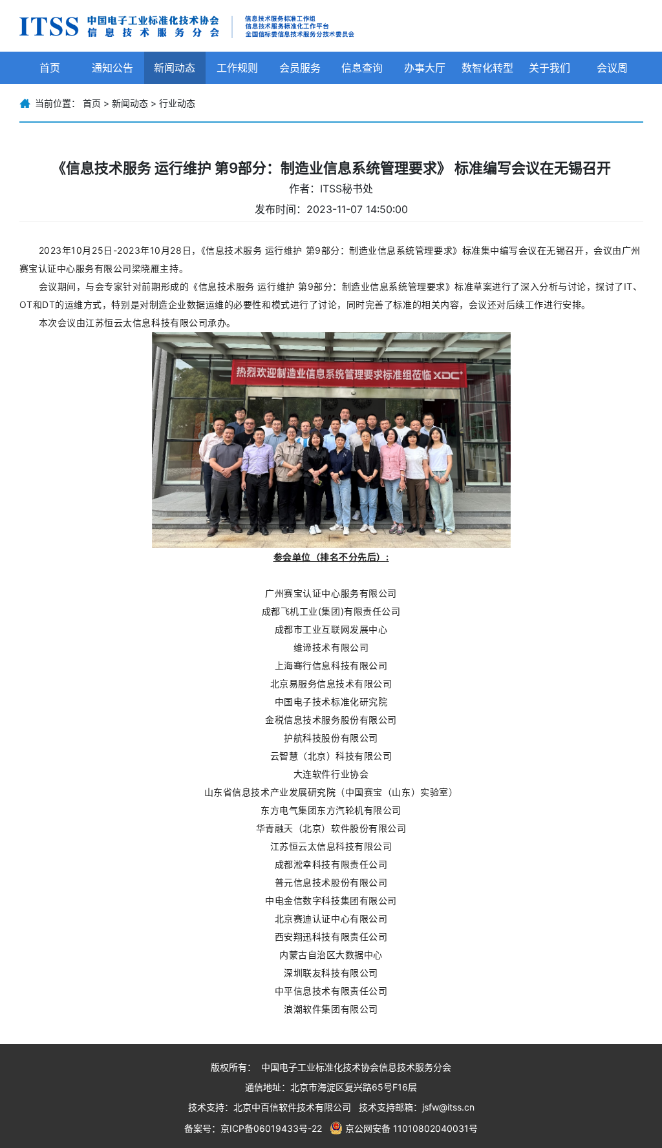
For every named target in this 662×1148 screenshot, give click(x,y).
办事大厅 (424, 67)
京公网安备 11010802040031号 (411, 1128)
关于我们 (549, 67)
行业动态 (177, 102)
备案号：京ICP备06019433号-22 (253, 1128)
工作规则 (237, 67)
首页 (49, 67)
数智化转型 (487, 67)
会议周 (612, 67)
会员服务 (300, 67)
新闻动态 (174, 67)
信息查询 (362, 67)
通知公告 (112, 67)
